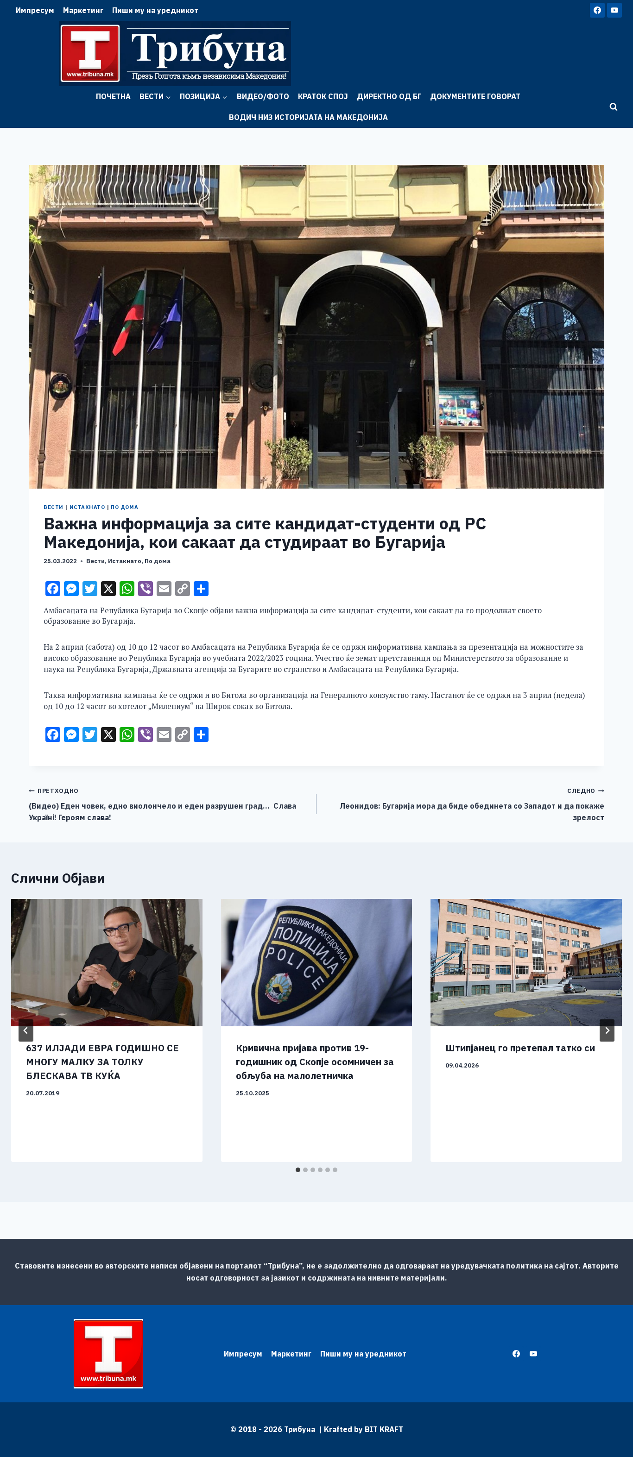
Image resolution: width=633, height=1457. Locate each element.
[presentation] (107, 962)
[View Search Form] (613, 107)
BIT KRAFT (384, 1429)
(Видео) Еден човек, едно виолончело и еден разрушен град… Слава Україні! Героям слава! (162, 804)
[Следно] (607, 1030)
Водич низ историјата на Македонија (308, 117)
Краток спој (323, 96)
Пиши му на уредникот (155, 10)
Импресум (35, 10)
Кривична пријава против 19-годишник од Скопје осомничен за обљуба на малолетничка (315, 1062)
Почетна (113, 96)
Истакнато (87, 507)
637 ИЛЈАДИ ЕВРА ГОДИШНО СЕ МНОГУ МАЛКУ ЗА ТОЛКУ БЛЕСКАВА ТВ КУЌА (102, 1062)
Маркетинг (83, 10)
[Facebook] (597, 10)
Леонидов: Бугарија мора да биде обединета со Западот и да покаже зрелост (472, 804)
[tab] (298, 1170)
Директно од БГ (389, 96)
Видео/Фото (263, 96)
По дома (124, 507)
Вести (53, 507)
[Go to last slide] (26, 1030)
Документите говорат (475, 96)
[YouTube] (614, 10)
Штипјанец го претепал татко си (520, 1048)
